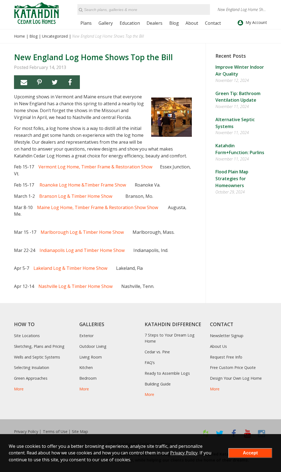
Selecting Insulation (31, 367)
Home (19, 36)
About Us (218, 346)
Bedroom (88, 378)
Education (130, 23)
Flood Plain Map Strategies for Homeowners (231, 178)
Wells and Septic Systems (37, 357)
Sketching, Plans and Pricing (39, 346)
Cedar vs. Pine (157, 351)
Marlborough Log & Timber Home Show (83, 232)
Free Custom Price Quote (233, 367)
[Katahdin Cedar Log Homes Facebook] (233, 433)
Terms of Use (55, 432)
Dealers (154, 23)
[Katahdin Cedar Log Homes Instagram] (261, 433)
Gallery (106, 23)
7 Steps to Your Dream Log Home (170, 338)
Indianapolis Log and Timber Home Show (82, 250)
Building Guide (158, 384)
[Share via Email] (23, 82)
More (19, 389)
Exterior (86, 335)
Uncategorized (55, 36)
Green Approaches (30, 378)
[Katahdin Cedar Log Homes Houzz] (205, 433)
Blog (174, 23)
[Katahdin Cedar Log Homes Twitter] (219, 433)
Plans (86, 23)
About (192, 23)
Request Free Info (226, 357)
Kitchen (86, 367)
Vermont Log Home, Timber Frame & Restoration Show (95, 167)
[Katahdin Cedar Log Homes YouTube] (247, 433)
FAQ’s (150, 362)
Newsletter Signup (226, 335)
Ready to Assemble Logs (167, 373)
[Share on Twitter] (54, 82)
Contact (213, 23)
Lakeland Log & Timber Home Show (70, 268)
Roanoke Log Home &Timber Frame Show (83, 185)
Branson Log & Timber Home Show (75, 196)
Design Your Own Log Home (236, 378)
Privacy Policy (26, 432)
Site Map (80, 432)
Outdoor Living (92, 346)
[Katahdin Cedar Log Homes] (36, 13)
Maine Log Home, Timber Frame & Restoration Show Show (97, 207)
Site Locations (27, 335)
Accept (250, 453)
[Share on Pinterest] (39, 82)
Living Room (90, 357)
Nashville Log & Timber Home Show (75, 286)
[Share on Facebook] (69, 82)
